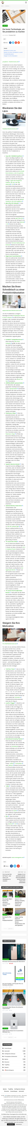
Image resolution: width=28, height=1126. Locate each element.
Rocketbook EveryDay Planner (14, 739)
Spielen (6, 1059)
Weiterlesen (19, 1124)
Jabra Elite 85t (19, 218)
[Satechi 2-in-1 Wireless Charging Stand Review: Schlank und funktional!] (20, 893)
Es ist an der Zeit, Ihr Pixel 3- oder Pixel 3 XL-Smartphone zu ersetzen (7, 878)
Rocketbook (15, 746)
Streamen (6, 1062)
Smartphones (6, 959)
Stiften (11, 763)
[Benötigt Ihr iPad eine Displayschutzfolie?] (7, 912)
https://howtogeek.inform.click (11, 1103)
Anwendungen (8, 1048)
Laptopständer (13, 388)
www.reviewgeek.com (17, 857)
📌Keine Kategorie (9, 1070)
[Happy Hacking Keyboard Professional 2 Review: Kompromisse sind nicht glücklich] (20, 912)
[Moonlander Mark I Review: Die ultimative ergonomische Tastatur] (7, 893)
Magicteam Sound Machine (13, 256)
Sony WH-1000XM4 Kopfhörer (14, 156)
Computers (5, 1028)
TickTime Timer (10, 669)
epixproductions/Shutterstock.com (11, 310)
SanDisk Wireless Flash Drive (14, 505)
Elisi (7, 816)
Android (22, 222)
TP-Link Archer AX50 (11, 541)
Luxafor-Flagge (10, 703)
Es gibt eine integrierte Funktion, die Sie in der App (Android (14, 182)
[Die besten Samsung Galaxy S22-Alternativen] (14, 952)
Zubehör (5, 25)
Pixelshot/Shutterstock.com (9, 129)
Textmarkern (18, 763)
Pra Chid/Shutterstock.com (9, 643)
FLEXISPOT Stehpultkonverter (14, 339)
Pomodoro (17, 697)
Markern (10, 765)
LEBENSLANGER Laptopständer (14, 383)
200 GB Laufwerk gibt (13, 526)
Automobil (7, 1051)
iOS (13, 184)
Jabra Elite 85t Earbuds (12, 203)
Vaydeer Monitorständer (13, 464)
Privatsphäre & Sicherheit (10, 1056)
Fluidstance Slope (11, 413)
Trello (7, 786)
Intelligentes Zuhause (9, 1053)
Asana (15, 810)
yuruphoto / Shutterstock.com (10, 61)
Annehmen (11, 1124)
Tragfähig (6, 1064)
